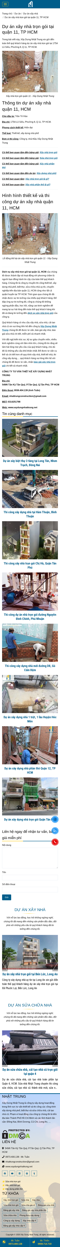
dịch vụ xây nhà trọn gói (40, 313)
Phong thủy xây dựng (29, 1215)
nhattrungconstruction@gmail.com (22, 1162)
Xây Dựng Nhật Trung (29, 1235)
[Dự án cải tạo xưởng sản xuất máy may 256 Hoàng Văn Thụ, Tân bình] (30, 1047)
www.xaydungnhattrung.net (18, 1166)
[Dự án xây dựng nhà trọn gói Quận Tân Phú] (30, 796)
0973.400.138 (12, 1157)
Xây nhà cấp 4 (29, 1220)
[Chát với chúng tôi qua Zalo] (55, 830)
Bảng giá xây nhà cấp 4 (14, 1225)
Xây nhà (36, 1200)
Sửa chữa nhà (9, 1215)
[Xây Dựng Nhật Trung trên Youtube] (12, 1173)
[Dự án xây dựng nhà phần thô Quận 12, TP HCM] (30, 745)
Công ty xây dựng (11, 1220)
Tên (4, 872)
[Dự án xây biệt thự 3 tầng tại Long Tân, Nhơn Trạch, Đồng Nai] (30, 438)
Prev (5, 963)
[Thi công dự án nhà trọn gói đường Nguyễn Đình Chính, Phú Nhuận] (30, 591)
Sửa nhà (25, 1200)
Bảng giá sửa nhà (46, 1205)
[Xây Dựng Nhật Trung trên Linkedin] (20, 1173)
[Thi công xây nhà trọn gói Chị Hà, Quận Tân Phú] (30, 540)
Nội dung (6, 845)
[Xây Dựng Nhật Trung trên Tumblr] (34, 1173)
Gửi (6, 897)
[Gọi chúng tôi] (55, 842)
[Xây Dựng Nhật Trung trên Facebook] (5, 1173)
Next (55, 963)
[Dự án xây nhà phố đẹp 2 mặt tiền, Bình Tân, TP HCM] (30, 952)
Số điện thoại (8, 884)
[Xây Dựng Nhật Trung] (30, 4)
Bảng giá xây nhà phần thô (34, 1210)
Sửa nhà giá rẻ (28, 1205)
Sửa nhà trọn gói (10, 1205)
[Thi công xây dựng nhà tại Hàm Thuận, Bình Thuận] (30, 489)
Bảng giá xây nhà (11, 1210)
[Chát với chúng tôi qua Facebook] (55, 819)
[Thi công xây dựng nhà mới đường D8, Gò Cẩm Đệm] (30, 643)
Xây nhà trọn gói (10, 1200)
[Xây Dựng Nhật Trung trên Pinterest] (27, 1173)
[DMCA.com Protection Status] (16, 1134)
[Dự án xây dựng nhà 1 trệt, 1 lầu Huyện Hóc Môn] (30, 694)
